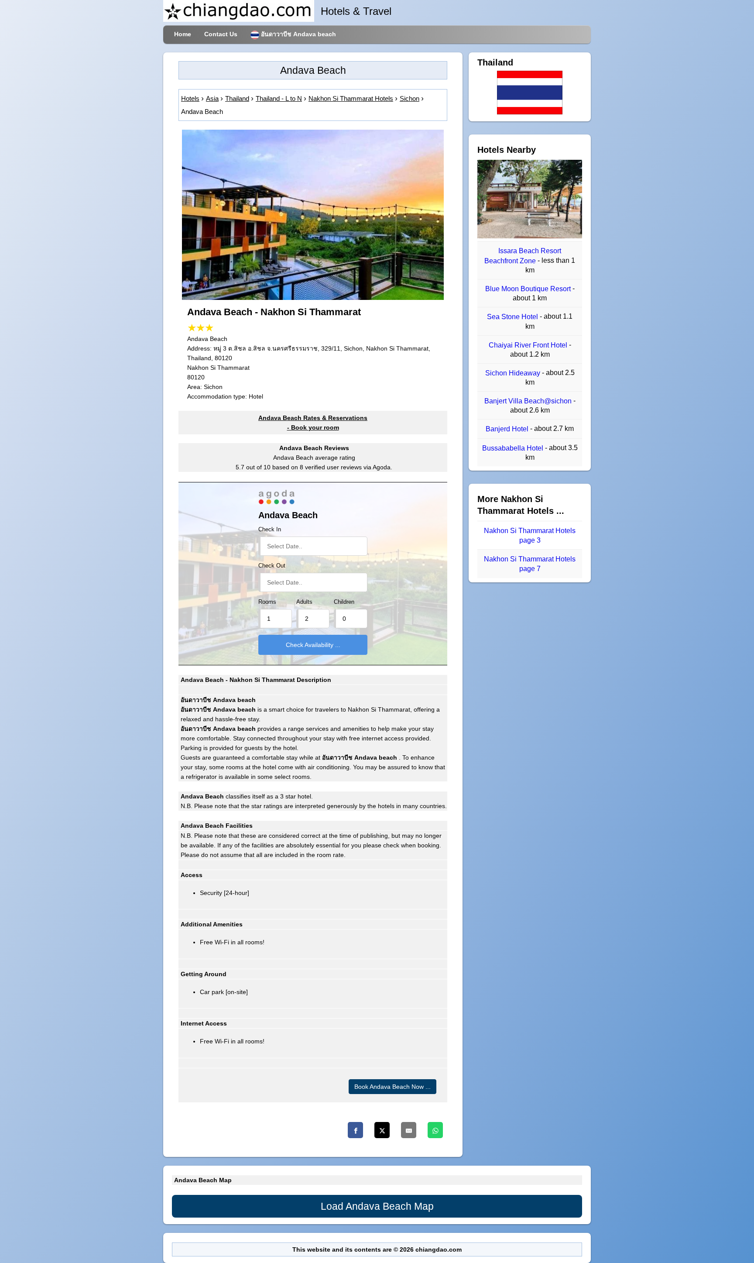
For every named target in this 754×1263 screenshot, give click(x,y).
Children (344, 602)
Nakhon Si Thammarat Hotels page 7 (530, 563)
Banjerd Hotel (508, 429)
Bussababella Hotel (513, 448)
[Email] (408, 1130)
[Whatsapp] (435, 1130)
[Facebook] (355, 1130)
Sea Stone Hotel (513, 317)
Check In (269, 530)
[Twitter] (382, 1130)
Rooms (267, 602)
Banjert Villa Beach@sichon (528, 401)
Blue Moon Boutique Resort (528, 289)
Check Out (271, 566)
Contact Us (220, 34)
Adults (304, 602)
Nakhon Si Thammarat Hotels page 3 (530, 535)
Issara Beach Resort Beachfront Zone (522, 256)
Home (182, 34)
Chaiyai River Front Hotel (529, 345)
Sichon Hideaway (513, 373)
